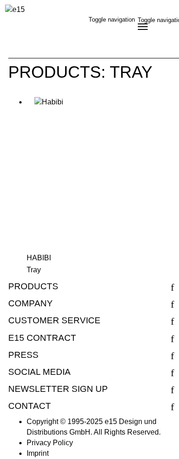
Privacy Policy (50, 443)
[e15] (15, 10)
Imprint (38, 453)
